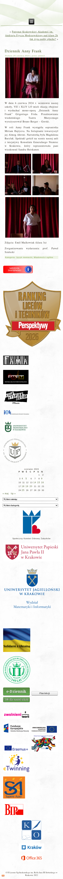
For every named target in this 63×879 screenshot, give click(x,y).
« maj (6, 493)
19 (27, 486)
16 (42, 482)
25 (23, 490)
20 (31, 486)
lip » (13, 493)
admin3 (41, 56)
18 (23, 486)
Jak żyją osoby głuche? (43, 39)
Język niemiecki (24, 257)
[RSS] (3, 875)
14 (34, 482)
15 (38, 482)
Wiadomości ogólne (43, 257)
